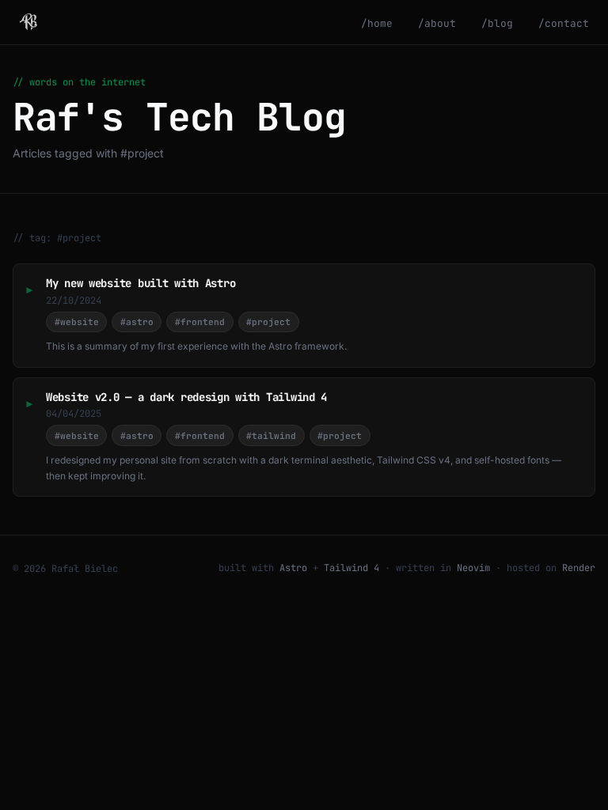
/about (437, 23)
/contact (563, 23)
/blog (497, 23)
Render (578, 568)
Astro (293, 568)
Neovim (473, 568)
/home (377, 23)
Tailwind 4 (351, 568)
